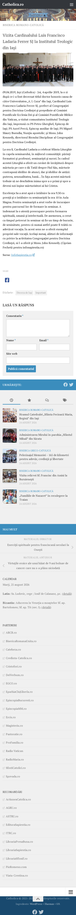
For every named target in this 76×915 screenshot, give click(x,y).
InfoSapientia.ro (21, 255)
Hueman (49, 904)
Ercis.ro (11, 717)
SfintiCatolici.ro (16, 768)
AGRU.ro (11, 808)
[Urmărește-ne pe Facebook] (65, 384)
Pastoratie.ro (14, 734)
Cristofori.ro (14, 666)
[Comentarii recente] (47, 400)
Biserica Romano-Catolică (23, 25)
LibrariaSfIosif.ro (16, 858)
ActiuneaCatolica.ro (18, 799)
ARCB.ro (11, 632)
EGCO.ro (11, 683)
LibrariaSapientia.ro (18, 850)
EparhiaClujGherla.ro (19, 692)
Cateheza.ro (13, 649)
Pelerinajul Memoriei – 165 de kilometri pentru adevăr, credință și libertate (44, 457)
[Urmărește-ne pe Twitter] (71, 384)
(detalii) (67, 594)
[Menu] (71, 4)
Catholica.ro (13, 4)
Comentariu (14, 316)
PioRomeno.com (16, 867)
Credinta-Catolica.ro (19, 658)
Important (41, 292)
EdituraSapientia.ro (18, 825)
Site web (11, 353)
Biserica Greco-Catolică (35, 450)
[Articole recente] (11, 400)
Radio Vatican (14, 751)
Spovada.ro (13, 776)
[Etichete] (64, 400)
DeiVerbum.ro (15, 675)
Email (43, 340)
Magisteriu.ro (14, 726)
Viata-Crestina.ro (17, 875)
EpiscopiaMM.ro (16, 709)
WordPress (36, 904)
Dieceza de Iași (24, 292)
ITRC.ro (11, 833)
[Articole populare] (29, 400)
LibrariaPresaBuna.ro (19, 842)
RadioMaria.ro (15, 759)
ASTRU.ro (12, 816)
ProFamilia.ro (14, 742)
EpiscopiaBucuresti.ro (20, 700)
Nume (11, 340)
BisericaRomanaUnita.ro (21, 641)
